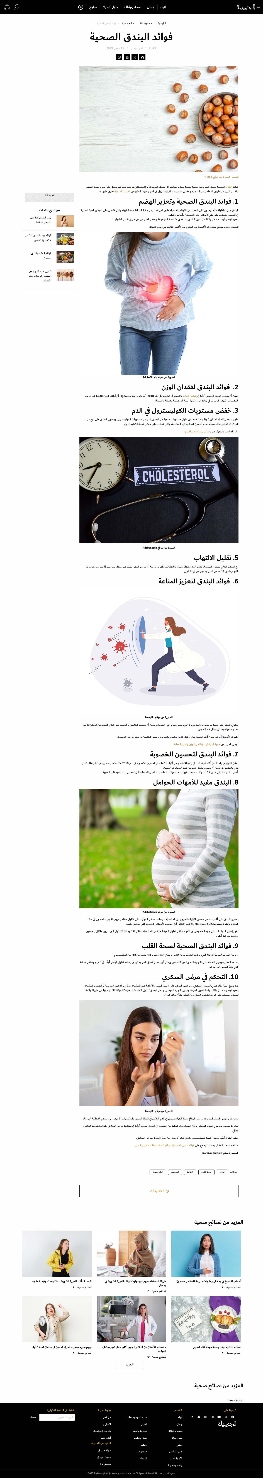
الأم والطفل (176, 1458)
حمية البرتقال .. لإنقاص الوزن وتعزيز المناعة (197, 744)
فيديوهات (141, 1451)
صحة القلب (206, 1172)
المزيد (130, 1364)
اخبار (144, 1424)
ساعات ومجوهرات (137, 1417)
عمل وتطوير (140, 1437)
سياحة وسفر (140, 1431)
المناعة (190, 1172)
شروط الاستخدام (102, 1431)
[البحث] (17, 7)
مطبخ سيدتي (104, 1457)
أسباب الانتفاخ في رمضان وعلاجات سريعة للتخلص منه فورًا (208, 1281)
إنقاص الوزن (190, 396)
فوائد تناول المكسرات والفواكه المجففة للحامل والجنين (164, 1145)
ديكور (144, 1444)
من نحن (107, 1417)
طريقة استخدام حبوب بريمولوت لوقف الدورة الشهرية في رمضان (135, 1283)
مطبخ (93, 7)
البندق (228, 186)
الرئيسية (162, 23)
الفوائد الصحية (123, 191)
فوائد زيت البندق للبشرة (197, 431)
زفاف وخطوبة (175, 1465)
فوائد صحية (158, 1172)
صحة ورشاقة (132, 7)
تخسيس (175, 1172)
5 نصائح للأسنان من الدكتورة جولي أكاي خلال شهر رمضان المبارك (134, 1349)
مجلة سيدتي (104, 1450)
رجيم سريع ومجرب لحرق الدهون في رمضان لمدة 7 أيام (62, 1347)
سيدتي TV (105, 1464)
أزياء (163, 7)
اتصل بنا (106, 1424)
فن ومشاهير (175, 1451)
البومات (142, 1458)
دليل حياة (177, 1437)
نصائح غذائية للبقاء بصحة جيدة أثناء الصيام (217, 1347)
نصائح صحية (128, 23)
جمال (150, 7)
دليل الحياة (110, 7)
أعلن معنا (106, 1437)
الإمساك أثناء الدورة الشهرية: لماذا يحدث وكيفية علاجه (62, 1281)
